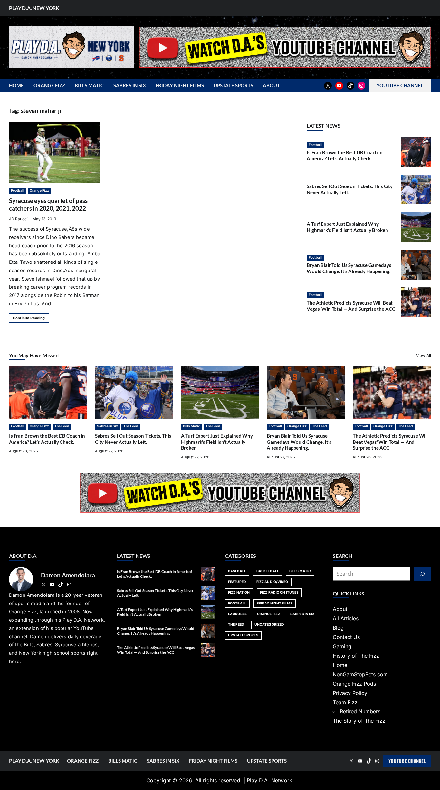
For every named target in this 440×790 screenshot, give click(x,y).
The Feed (61, 426)
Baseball (237, 571)
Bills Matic (191, 426)
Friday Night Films (274, 603)
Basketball (267, 571)
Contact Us (346, 637)
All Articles (346, 618)
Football (17, 190)
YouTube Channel (407, 760)
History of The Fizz (356, 655)
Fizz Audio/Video (272, 582)
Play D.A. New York (34, 8)
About (340, 609)
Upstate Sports (243, 635)
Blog (338, 627)
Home (340, 665)
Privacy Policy (350, 693)
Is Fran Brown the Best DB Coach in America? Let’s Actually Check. (345, 155)
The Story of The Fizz (359, 721)
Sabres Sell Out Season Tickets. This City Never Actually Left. (133, 439)
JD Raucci (18, 218)
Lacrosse (237, 614)
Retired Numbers (360, 711)
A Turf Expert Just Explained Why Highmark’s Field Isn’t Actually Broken (347, 227)
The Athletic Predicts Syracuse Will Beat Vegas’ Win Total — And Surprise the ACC (351, 305)
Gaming (342, 646)
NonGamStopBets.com (360, 674)
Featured (237, 582)
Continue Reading (29, 318)
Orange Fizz (39, 190)
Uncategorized (269, 625)
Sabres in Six (107, 426)
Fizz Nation (239, 592)
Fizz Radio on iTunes (279, 592)
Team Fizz (345, 702)
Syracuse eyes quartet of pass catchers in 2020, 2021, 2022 (48, 204)
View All (423, 355)
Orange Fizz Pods (354, 684)
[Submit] (422, 574)
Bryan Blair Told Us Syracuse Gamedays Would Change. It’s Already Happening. (349, 268)
